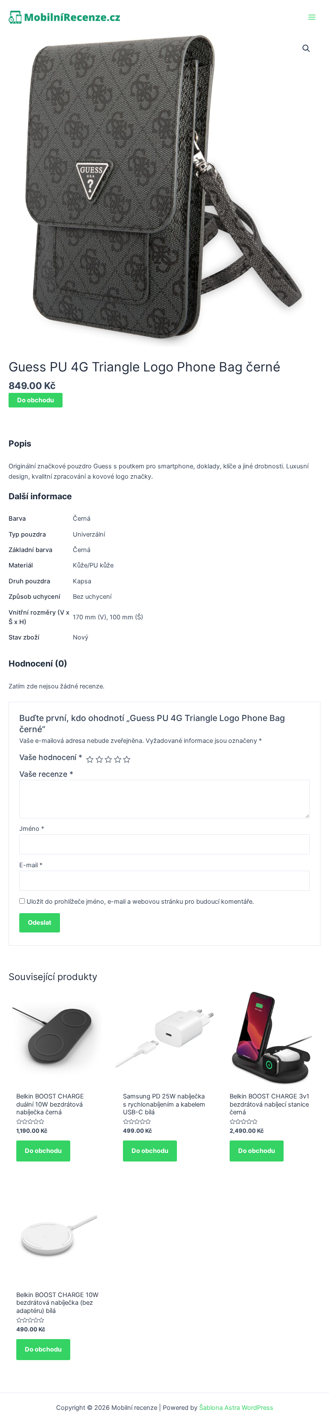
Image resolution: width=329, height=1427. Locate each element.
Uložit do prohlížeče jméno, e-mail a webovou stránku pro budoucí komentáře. (140, 901)
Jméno (31, 829)
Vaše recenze (46, 773)
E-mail (30, 865)
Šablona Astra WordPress (236, 1408)
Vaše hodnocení (50, 757)
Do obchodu (35, 400)
